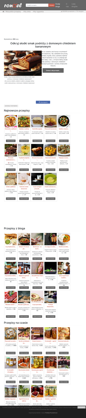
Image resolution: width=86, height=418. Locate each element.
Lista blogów (74, 5)
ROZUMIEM (81, 407)
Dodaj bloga (57, 5)
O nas (67, 5)
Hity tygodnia (38, 12)
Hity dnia (26, 12)
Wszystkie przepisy (13, 12)
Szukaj (51, 5)
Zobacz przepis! (11, 140)
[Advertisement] (43, 26)
